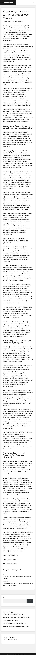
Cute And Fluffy (8, 2)
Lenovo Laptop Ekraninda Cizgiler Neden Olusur (16, 626)
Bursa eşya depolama (9, 559)
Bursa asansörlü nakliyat (10, 563)
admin (4, 21)
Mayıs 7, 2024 (11, 21)
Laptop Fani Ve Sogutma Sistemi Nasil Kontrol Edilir (17, 617)
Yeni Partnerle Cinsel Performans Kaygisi (14, 623)
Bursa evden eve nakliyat (10, 555)
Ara (4, 598)
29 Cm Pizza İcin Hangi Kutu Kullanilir (13, 614)
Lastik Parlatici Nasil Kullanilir (11, 620)
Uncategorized (16, 570)
